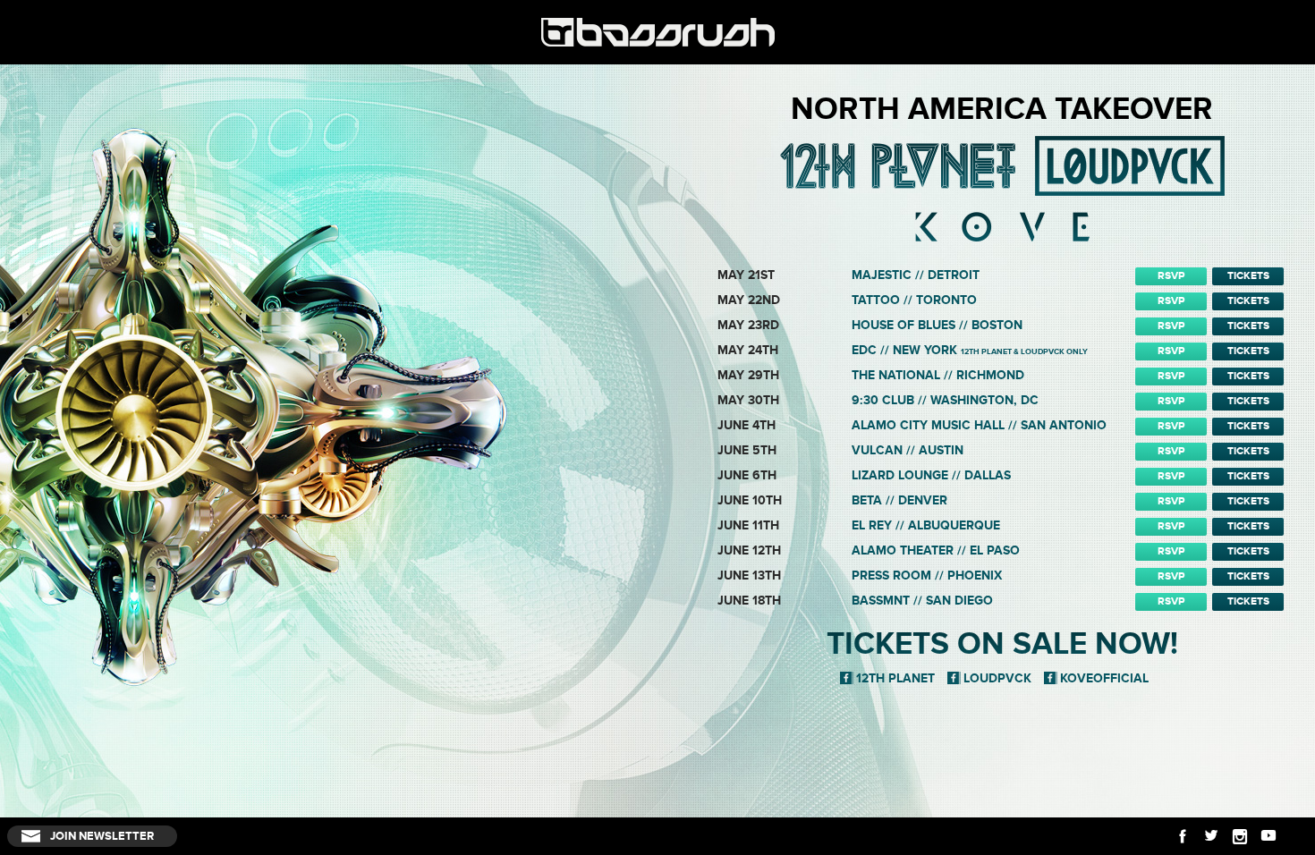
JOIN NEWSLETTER (102, 836)
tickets (1248, 276)
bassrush (657, 32)
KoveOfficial (1104, 678)
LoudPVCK (997, 678)
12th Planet (895, 678)
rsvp (1171, 276)
